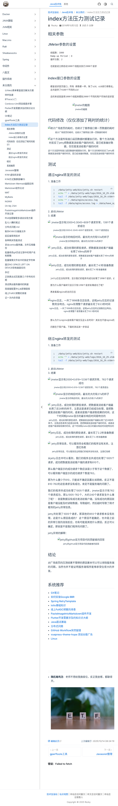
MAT (7, 192)
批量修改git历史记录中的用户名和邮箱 (20, 254)
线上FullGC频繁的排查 (15, 293)
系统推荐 (11, 165)
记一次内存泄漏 (12, 297)
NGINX (8, 201)
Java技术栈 (55, 4)
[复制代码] (105, 189)
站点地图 (63, 794)
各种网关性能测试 (13, 240)
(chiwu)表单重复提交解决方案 (19, 90)
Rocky (54, 25)
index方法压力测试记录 (16, 124)
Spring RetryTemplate (63, 601)
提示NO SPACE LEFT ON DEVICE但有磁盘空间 (17, 266)
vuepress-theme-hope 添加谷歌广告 (72, 634)
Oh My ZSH (10, 206)
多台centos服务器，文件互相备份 (20, 246)
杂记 (7, 272)
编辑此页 (56, 741)
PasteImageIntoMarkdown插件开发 (71, 613)
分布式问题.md (12, 227)
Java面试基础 (58, 621)
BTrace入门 (10, 99)
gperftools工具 (12, 120)
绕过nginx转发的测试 (18, 157)
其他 (66, 4)
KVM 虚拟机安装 (13, 174)
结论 (9, 161)
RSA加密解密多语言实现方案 (19, 218)
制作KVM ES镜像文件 (15, 231)
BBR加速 (9, 94)
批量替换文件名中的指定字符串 (20, 260)
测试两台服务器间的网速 (17, 284)
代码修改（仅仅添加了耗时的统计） (21, 143)
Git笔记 (8, 115)
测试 (9, 149)
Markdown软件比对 (14, 188)
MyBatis (9, 197)
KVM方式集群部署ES (15, 179)
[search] (112, 4)
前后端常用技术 (12, 235)
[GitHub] (99, 4)
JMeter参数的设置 (17, 133)
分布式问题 (57, 626)
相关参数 (11, 129)
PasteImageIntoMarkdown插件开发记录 (20, 212)
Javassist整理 (12, 170)
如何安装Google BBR (62, 596)
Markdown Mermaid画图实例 (19, 183)
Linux (54, 638)
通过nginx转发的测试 (18, 153)
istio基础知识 (58, 605)
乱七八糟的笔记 (12, 222)
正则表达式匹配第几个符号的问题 (20, 278)
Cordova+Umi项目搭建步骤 (18, 103)
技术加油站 (52, 794)
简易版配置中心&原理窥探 (17, 288)
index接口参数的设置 (18, 137)
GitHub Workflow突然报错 (66, 630)
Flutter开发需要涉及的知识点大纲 (20, 110)
